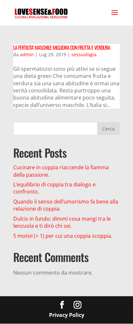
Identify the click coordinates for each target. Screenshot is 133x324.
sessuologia (84, 54)
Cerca (108, 129)
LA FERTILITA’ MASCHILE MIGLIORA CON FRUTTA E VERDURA (61, 47)
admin (27, 54)
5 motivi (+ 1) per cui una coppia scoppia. (62, 235)
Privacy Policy (66, 315)
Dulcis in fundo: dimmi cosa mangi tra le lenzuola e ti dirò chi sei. (62, 222)
